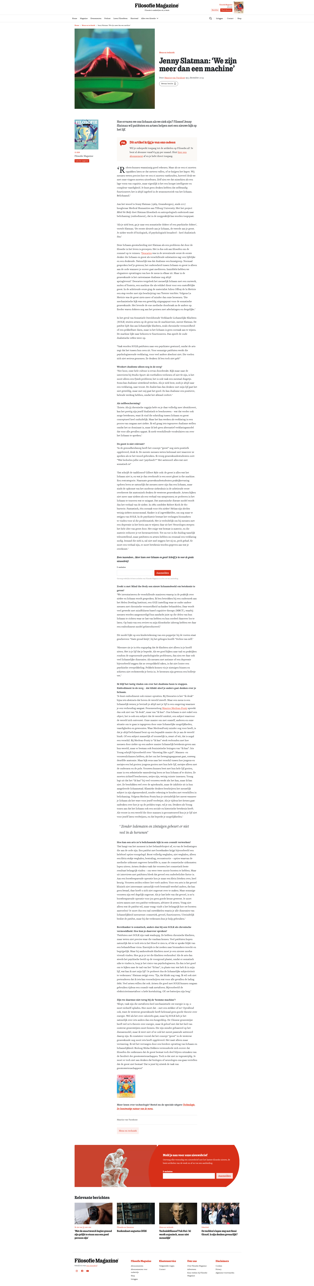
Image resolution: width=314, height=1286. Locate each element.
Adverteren (191, 1269)
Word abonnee (226, 10)
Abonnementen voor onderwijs (139, 1270)
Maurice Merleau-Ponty (174, 708)
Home (77, 25)
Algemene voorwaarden (225, 1272)
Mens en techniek (88, 25)
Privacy (218, 1269)
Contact (230, 18)
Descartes (147, 253)
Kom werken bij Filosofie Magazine (197, 1274)
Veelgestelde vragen (166, 1266)
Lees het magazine (82, 161)
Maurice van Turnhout (174, 77)
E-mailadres (121, 567)
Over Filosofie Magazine (197, 1266)
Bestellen (215, 10)
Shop (239, 18)
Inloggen (134, 1279)
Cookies (219, 1266)
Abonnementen (137, 1266)
